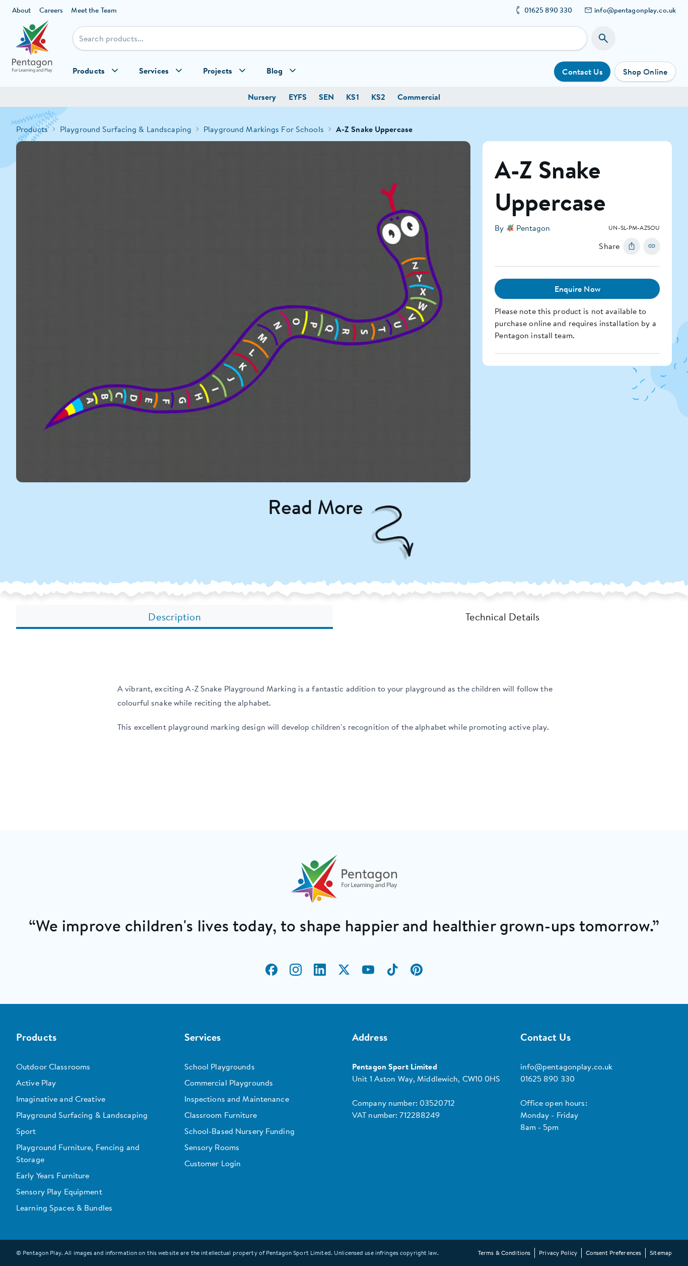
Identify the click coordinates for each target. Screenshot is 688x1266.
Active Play (36, 1083)
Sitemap (661, 1252)
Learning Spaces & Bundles (64, 1207)
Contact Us (582, 72)
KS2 (378, 97)
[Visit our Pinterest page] (416, 970)
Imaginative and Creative (60, 1099)
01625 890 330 (548, 10)
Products (32, 129)
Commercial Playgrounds (228, 1083)
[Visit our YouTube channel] (368, 970)
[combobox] (330, 38)
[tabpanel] (344, 707)
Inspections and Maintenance (236, 1099)
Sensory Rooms (212, 1147)
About (21, 10)
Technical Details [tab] (502, 616)
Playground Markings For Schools (263, 129)
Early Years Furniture (53, 1175)
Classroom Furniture (220, 1115)
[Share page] (632, 246)
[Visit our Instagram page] (296, 970)
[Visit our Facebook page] (271, 970)
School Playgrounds (219, 1066)
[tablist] (344, 617)
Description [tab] (174, 616)
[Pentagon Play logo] (32, 53)
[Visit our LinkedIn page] (320, 970)
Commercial (418, 97)
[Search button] (603, 38)
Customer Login (212, 1163)
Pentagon (533, 228)
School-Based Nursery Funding (239, 1131)
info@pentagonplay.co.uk (635, 10)
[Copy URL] (652, 246)
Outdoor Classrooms (53, 1066)
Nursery (262, 97)
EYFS (298, 97)
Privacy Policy (558, 1252)
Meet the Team (94, 10)
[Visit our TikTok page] (392, 970)
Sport (26, 1131)
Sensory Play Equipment (59, 1191)
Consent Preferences (613, 1252)
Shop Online (645, 72)
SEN (326, 97)
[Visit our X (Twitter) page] (344, 970)
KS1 (352, 97)
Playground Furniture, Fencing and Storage (78, 1153)
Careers (51, 10)
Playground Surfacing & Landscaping (125, 129)
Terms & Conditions (504, 1252)
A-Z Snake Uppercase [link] (374, 129)
